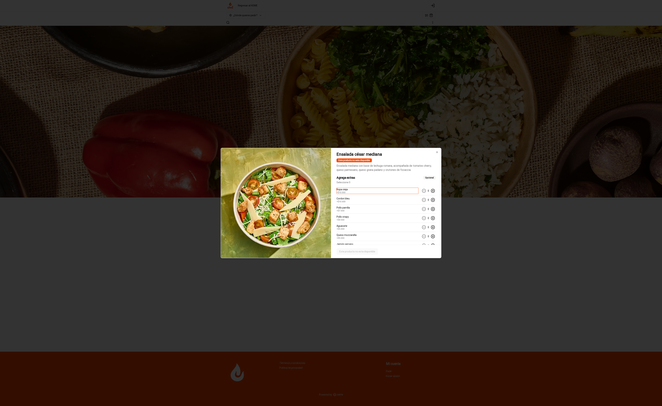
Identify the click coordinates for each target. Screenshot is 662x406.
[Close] (437, 152)
